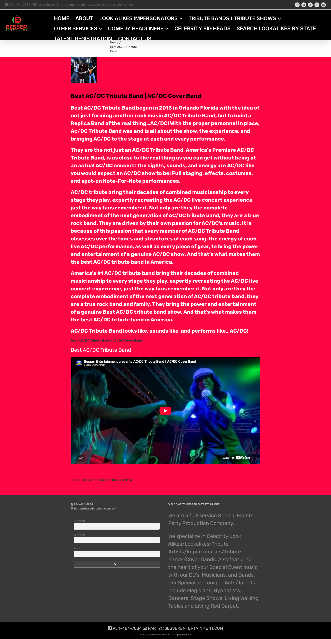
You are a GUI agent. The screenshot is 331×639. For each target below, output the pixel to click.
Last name (79, 534)
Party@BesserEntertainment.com (60, 5)
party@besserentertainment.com (112, 5)
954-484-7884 (19, 5)
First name (79, 520)
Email (76, 548)
